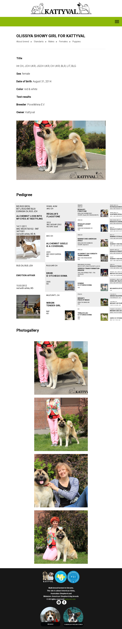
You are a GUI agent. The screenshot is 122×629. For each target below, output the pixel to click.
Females (63, 41)
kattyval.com (70, 599)
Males (51, 41)
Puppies (76, 41)
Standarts (39, 41)
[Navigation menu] (117, 21)
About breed (22, 41)
